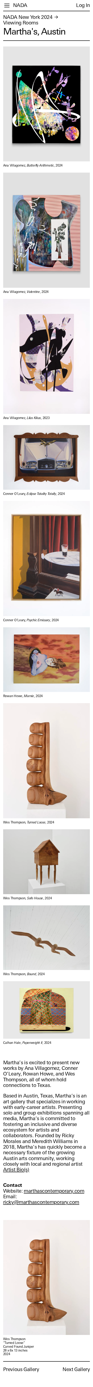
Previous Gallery (21, 1369)
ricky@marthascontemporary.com (41, 1202)
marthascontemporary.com (54, 1191)
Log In (83, 5)
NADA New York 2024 (28, 17)
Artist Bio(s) (16, 1170)
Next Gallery (76, 1369)
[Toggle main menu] (7, 5)
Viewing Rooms (20, 23)
